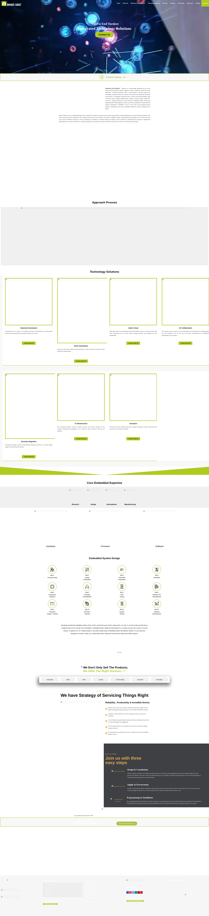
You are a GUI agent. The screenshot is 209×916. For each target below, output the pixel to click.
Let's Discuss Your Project (83, 77)
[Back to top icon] (201, 912)
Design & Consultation (137, 769)
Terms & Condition (50, 884)
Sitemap (47, 891)
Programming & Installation (140, 797)
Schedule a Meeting (113, 77)
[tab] (50, 679)
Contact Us (104, 34)
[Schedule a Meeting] (124, 77)
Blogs (46, 895)
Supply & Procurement (138, 784)
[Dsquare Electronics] (12, 3)
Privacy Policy (49, 888)
